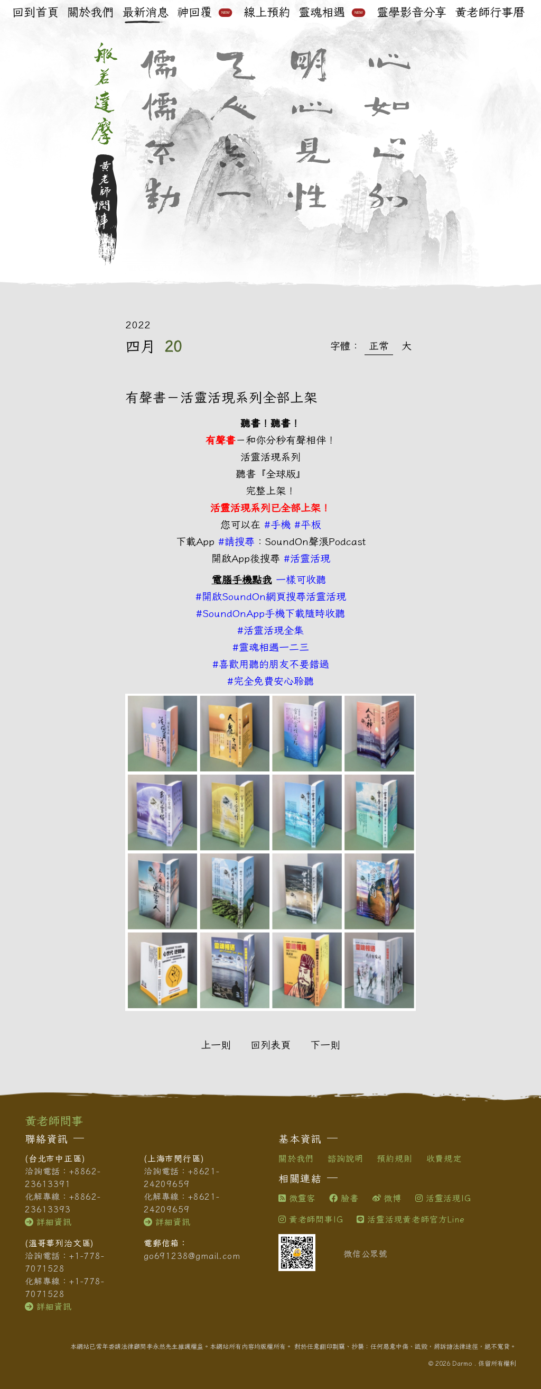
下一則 (325, 1044)
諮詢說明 (345, 1158)
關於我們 (90, 12)
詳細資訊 (54, 1222)
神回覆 (203, 12)
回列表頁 (270, 1044)
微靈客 (302, 1198)
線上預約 (267, 12)
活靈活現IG (448, 1198)
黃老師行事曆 (490, 12)
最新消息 (145, 12)
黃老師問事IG (316, 1219)
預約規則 (394, 1158)
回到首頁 (35, 12)
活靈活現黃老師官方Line (415, 1219)
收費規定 (444, 1158)
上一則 (216, 1044)
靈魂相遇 (331, 12)
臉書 (349, 1198)
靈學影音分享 (411, 12)
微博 (393, 1198)
